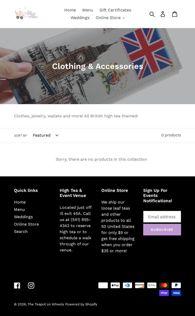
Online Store (26, 224)
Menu (19, 209)
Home (20, 202)
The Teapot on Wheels (46, 304)
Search (21, 231)
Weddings (23, 216)
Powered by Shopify (81, 304)
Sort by (20, 135)
